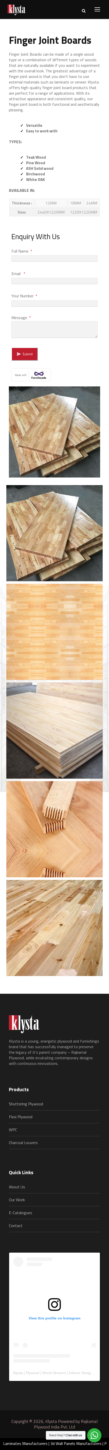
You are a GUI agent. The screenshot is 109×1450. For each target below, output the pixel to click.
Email (18, 274)
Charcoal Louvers (23, 1143)
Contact (16, 1226)
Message (21, 318)
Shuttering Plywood (26, 1104)
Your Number (24, 296)
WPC (13, 1130)
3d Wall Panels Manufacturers (57, 1443)
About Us (17, 1187)
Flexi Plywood (20, 1117)
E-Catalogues (20, 1213)
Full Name (21, 251)
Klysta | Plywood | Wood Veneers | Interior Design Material (59, 1373)
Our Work (17, 1200)
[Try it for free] (54, 373)
